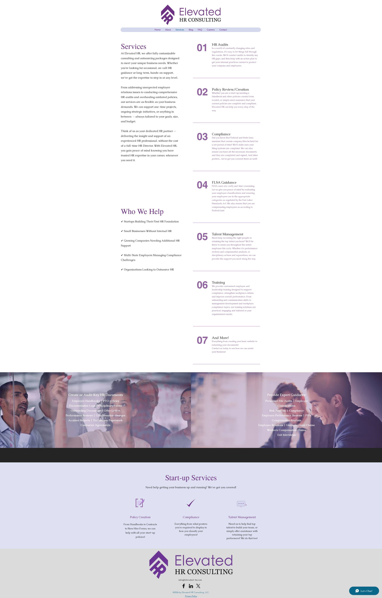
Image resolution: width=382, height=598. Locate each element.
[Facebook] (184, 586)
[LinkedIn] (191, 586)
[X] (198, 586)
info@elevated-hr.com (190, 579)
